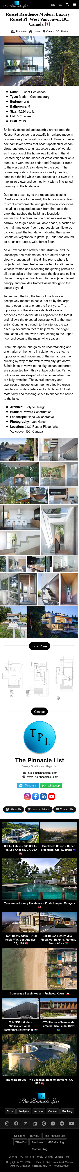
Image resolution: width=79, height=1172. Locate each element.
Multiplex (29, 1156)
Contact (53, 1111)
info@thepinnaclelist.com (43, 773)
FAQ (21, 1156)
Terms (67, 1156)
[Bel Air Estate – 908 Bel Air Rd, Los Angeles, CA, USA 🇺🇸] (20, 841)
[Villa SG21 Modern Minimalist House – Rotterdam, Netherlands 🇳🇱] (20, 1018)
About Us (15, 809)
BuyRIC (35, 1135)
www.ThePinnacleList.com (42, 777)
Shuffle (64, 31)
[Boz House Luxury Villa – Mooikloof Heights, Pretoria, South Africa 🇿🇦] (58, 931)
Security (49, 1156)
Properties (21, 31)
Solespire (19, 1135)
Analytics (23, 1111)
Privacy (39, 1156)
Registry (67, 1111)
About (10, 1111)
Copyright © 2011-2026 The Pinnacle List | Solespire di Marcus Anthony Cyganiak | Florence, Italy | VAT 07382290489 (39, 1163)
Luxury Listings (41, 809)
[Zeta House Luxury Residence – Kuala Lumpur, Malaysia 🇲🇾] (39, 899)
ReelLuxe (37, 1142)
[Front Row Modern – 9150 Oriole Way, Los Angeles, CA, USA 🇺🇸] (20, 931)
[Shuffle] (60, 4)
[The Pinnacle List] (39, 1098)
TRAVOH (21, 1142)
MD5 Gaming (56, 1142)
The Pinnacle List (39, 760)
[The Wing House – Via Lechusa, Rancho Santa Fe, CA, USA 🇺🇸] (39, 1075)
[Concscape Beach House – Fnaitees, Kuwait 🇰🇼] (39, 989)
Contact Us (66, 809)
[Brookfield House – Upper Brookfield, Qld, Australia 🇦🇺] (58, 841)
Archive (38, 1111)
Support (59, 1156)
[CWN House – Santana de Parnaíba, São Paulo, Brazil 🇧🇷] (58, 1018)
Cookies (13, 1156)
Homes (37, 31)
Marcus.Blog (39, 1149)
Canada (50, 31)
